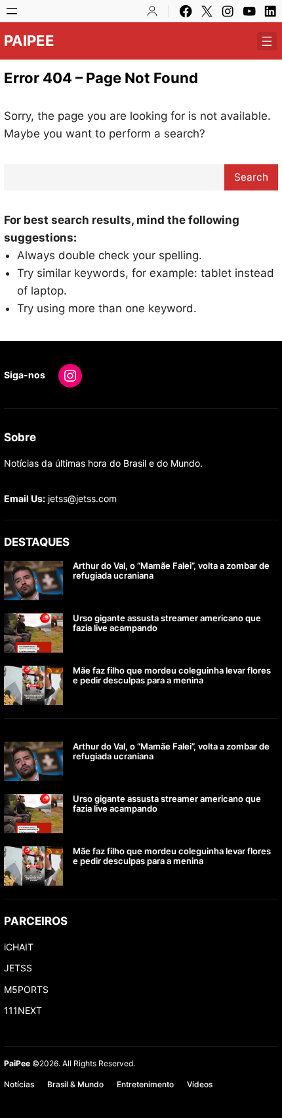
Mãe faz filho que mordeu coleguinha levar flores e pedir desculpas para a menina (172, 676)
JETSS (18, 967)
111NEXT (23, 1010)
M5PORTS (26, 989)
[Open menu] (12, 11)
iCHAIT (18, 946)
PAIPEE (29, 40)
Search (251, 177)
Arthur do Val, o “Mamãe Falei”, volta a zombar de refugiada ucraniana (171, 571)
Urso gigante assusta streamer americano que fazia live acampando (167, 623)
